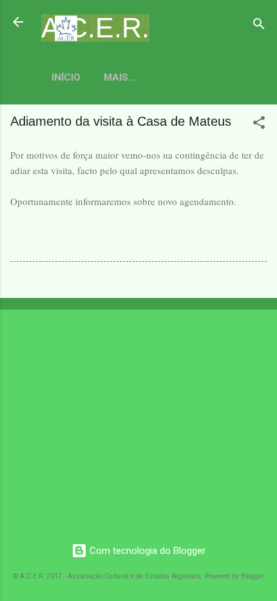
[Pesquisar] (259, 26)
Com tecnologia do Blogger (146, 551)
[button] (259, 125)
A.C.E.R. (95, 27)
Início (66, 77)
